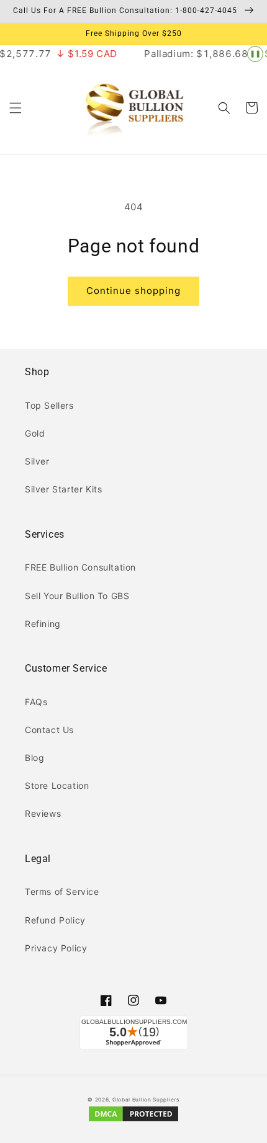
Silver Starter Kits (63, 489)
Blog (34, 757)
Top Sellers (49, 405)
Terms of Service (62, 891)
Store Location (57, 785)
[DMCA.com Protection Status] (133, 1120)
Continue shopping (133, 290)
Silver (37, 461)
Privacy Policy (56, 948)
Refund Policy (55, 920)
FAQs (36, 701)
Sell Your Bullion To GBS (77, 595)
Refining (43, 623)
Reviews (43, 813)
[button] (15, 108)
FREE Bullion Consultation (80, 567)
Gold (35, 433)
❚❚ (255, 53)
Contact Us (49, 729)
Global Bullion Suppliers (145, 1099)
